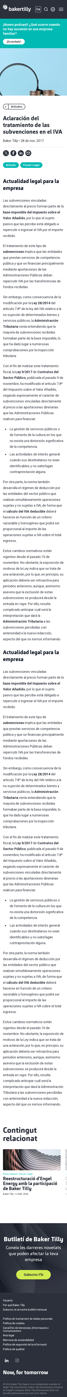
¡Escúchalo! (14, 41)
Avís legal (8, 1335)
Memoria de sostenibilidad (18, 1340)
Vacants (8, 1300)
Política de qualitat (14, 1349)
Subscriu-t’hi (33, 1275)
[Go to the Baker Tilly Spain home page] (17, 9)
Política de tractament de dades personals (27, 1318)
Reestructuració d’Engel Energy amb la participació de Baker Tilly (30, 1184)
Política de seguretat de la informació (25, 1344)
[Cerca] (46, 9)
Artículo (11, 165)
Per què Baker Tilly (14, 1305)
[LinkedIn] (6, 1360)
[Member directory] (53, 9)
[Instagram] (17, 1360)
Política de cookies (14, 1323)
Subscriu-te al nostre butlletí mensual (25, 1309)
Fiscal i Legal (31, 165)
